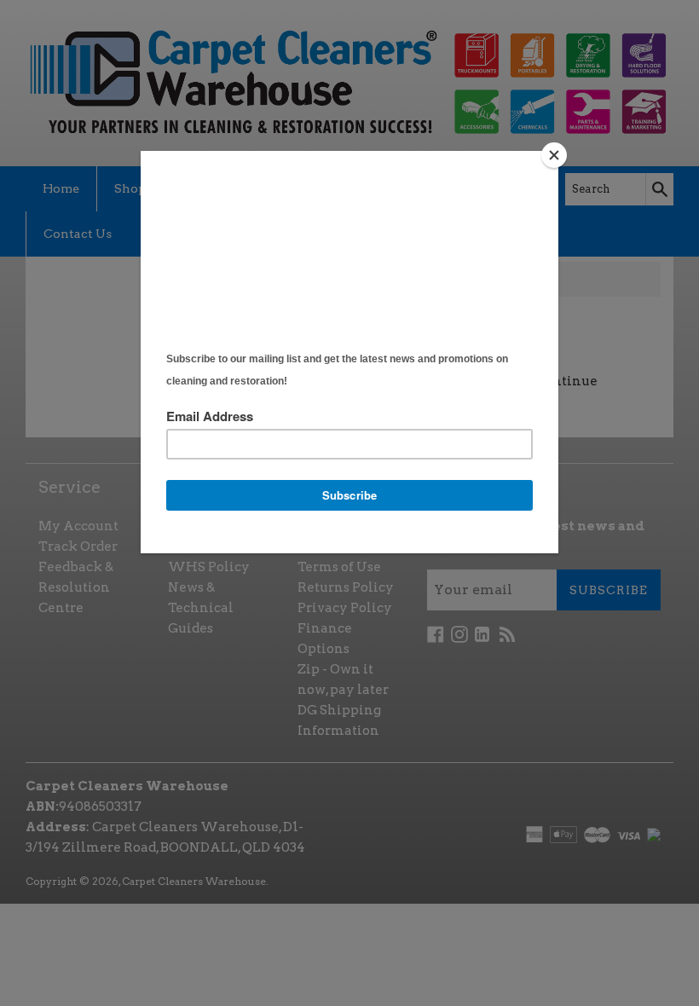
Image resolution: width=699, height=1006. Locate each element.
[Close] (554, 155)
